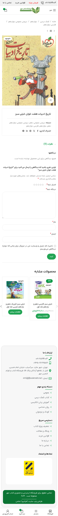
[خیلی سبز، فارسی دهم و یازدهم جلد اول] (42, 289)
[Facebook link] (37, 131)
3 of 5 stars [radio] (38, 185)
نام (54, 222)
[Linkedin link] (27, 131)
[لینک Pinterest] (30, 131)
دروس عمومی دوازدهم (17, 21)
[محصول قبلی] (54, 31)
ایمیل (53, 233)
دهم (49, 126)
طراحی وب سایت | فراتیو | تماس (29, 501)
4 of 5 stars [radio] (36, 185)
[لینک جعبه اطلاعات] (48, 2)
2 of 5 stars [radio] (41, 185)
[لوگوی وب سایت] (30, 10)
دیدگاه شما (51, 189)
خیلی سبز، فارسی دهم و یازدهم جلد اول (42, 305)
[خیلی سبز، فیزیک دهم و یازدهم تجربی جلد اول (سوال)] (15, 289)
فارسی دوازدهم (50, 24)
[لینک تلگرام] (23, 131)
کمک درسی (44, 21)
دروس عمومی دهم (37, 122)
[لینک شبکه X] (34, 131)
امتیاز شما (51, 185)
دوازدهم (33, 21)
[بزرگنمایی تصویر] (50, 100)
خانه (54, 21)
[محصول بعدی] (47, 31)
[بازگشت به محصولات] (51, 31)
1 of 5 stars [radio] (43, 185)
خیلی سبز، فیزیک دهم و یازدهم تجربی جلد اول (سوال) (15, 307)
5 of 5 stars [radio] (34, 185)
